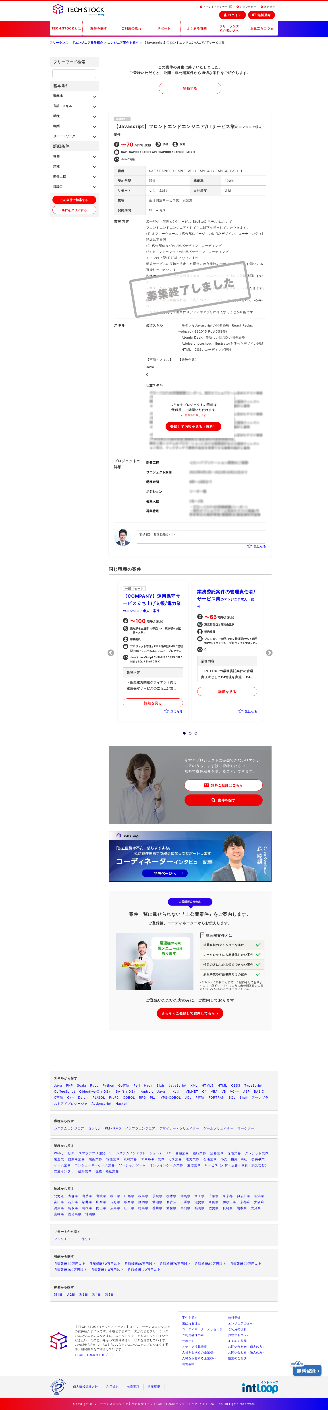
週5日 (109, 1294)
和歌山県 (229, 1202)
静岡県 (143, 1202)
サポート (164, 28)
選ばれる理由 (191, 1323)
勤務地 (58, 96)
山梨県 (101, 1202)
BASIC (259, 1091)
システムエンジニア (69, 1128)
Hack (148, 1085)
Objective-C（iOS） (95, 1091)
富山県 (59, 1202)
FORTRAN (216, 1097)
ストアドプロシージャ (70, 1103)
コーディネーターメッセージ (202, 1329)
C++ (70, 1097)
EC (169, 1153)
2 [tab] (189, 732)
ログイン (234, 15)
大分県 (256, 1208)
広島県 (115, 1208)
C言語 (58, 1097)
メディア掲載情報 (194, 1346)
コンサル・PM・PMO (104, 1128)
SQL (232, 1097)
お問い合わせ (247, 6)
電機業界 (113, 1159)
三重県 (186, 1202)
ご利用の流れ (131, 28)
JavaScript (177, 1085)
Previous (111, 652)
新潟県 (259, 1196)
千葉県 (214, 1196)
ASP (246, 1091)
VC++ (234, 1091)
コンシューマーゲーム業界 (95, 1165)
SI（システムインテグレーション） (136, 1153)
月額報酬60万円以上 (140, 1263)
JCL (188, 1097)
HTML (222, 1085)
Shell (244, 1097)
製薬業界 (95, 1159)
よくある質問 (197, 28)
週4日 (96, 1294)
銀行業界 (199, 1153)
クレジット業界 (256, 1153)
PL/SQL (99, 1097)
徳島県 (143, 1208)
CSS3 (235, 1085)
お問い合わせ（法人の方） (247, 1352)
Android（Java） (154, 1091)
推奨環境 (154, 1386)
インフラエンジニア (140, 1128)
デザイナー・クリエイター (179, 1128)
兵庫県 (59, 1208)
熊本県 (242, 1208)
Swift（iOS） (126, 1091)
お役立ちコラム (262, 28)
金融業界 (182, 1153)
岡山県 (101, 1208)
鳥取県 (73, 1208)
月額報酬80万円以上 (210, 1263)
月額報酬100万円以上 (70, 1270)
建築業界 (84, 1171)
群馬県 (186, 1196)
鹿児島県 (74, 1214)
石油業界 (210, 1159)
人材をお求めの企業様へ (199, 1352)
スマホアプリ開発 (92, 1153)
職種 (56, 116)
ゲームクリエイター (218, 1128)
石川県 (73, 1202)
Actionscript (101, 1103)
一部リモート (88, 1239)
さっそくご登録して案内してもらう (190, 1013)
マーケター (246, 1128)
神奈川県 (243, 1196)
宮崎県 (59, 1214)
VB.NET (192, 1091)
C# (204, 1091)
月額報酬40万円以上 (69, 1263)
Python (108, 1085)
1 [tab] (183, 732)
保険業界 (234, 1153)
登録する (190, 88)
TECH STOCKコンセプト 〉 (95, 1355)
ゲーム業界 (62, 1165)
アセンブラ (260, 1097)
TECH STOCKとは (66, 28)
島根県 (87, 1208)
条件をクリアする (74, 210)
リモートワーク (64, 136)
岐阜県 (129, 1202)
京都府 (245, 1202)
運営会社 (269, 6)
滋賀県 (200, 1202)
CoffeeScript (64, 1091)
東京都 (228, 1196)
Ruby (94, 1085)
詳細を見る (153, 703)
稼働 (56, 156)
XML (194, 1085)
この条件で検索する (74, 200)
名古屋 (171, 1202)
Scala (81, 1085)
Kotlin (177, 1091)
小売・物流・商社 (234, 1159)
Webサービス (64, 1153)
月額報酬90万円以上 (245, 1263)
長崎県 (228, 1208)
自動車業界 (76, 1159)
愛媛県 (171, 1208)
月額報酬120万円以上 (144, 1270)
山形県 (129, 1196)
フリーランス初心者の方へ (229, 28)
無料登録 (264, 15)
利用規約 (112, 1386)
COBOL (129, 1097)
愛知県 (157, 1202)
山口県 (129, 1208)
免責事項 (133, 1386)
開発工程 (59, 176)
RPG (142, 1097)
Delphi (83, 1097)
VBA (214, 1091)
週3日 (83, 1294)
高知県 (186, 1208)
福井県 (87, 1202)
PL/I (153, 1097)
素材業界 (130, 1159)
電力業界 (192, 1159)
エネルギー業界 (152, 1159)
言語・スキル (62, 106)
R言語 (199, 1097)
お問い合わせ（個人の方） (247, 1346)
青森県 (73, 1196)
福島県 (143, 1196)
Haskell (122, 1103)
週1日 (58, 1294)
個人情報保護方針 (85, 1386)
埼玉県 (200, 1196)
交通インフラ (64, 1171)
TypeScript (253, 1085)
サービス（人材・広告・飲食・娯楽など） (236, 1165)
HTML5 (208, 1085)
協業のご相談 (237, 1358)
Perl (136, 1085)
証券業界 (217, 1153)
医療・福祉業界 (107, 1171)
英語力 (58, 186)
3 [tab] (194, 732)
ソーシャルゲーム (132, 1165)
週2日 (70, 1294)
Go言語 (123, 1085)
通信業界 (194, 1165)
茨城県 (157, 1196)
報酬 (56, 126)
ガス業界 (175, 1159)
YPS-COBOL (171, 1097)
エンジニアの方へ (240, 1323)
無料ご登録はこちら (227, 785)
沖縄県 (90, 1214)
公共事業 (258, 1159)
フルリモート (64, 1239)
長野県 (115, 1202)
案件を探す (98, 28)
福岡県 (200, 1208)
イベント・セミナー (215, 6)
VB (224, 1091)
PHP (69, 1085)
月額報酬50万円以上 (104, 1263)
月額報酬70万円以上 (175, 1263)
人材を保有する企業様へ (199, 1358)
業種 (56, 166)
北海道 (59, 1196)
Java (58, 1085)
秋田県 (115, 1196)
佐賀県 (214, 1208)
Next (269, 652)
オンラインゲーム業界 (166, 1165)
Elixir (160, 1085)
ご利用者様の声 (193, 1335)
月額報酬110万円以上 (107, 1270)
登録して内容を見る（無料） (193, 426)
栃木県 (171, 1196)
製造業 (59, 1159)
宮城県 (101, 1196)
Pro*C (114, 1097)
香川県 (157, 1208)
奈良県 (214, 1202)
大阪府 (259, 1202)
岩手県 (87, 1196)
